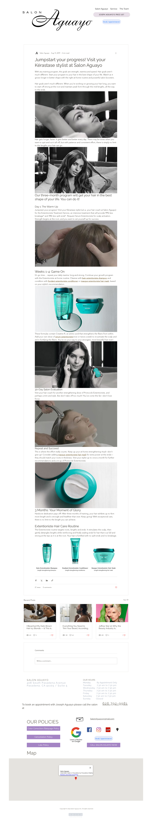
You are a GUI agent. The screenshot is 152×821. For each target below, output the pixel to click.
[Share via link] (52, 580)
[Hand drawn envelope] (80, 719)
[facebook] (89, 729)
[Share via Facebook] (36, 580)
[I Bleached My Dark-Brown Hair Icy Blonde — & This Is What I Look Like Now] (40, 613)
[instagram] (98, 729)
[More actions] (116, 53)
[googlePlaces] (117, 729)
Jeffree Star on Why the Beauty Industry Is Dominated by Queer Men (111, 627)
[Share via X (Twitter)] (41, 580)
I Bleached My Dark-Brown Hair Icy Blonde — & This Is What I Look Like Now (39, 627)
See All (125, 600)
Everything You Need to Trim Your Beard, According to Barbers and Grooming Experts (75, 627)
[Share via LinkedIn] (47, 580)
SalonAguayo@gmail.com (102, 719)
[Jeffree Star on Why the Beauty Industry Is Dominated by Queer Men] (112, 613)
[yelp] (108, 729)
